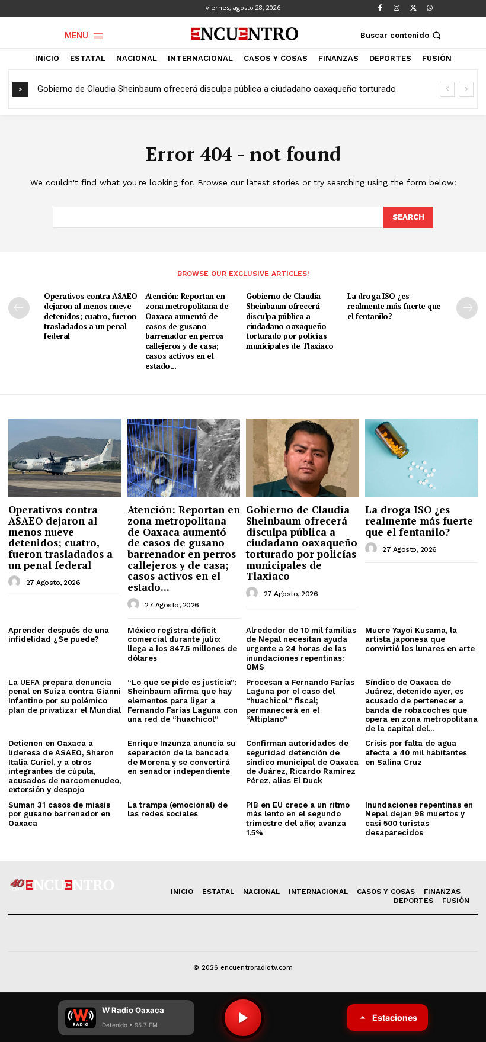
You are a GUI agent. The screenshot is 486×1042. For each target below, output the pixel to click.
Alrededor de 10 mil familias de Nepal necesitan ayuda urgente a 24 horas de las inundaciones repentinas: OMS (301, 648)
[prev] (447, 89)
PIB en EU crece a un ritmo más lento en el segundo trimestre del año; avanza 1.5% (298, 818)
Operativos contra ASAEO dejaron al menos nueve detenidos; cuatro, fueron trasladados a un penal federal (91, 316)
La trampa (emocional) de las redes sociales (177, 809)
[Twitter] (413, 8)
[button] (401, 35)
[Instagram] (396, 8)
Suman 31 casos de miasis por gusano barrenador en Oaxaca (59, 814)
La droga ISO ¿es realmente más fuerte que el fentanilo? (394, 306)
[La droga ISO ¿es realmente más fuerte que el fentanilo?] (421, 458)
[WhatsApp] (429, 8)
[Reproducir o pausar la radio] (243, 1017)
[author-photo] (16, 581)
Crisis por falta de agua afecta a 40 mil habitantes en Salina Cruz (416, 752)
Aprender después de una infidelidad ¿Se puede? (58, 635)
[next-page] (467, 308)
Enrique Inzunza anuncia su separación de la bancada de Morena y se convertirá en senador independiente (181, 757)
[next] (466, 89)
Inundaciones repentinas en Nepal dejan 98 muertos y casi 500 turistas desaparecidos (419, 818)
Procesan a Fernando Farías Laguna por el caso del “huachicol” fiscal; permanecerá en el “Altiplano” (300, 700)
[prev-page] (19, 308)
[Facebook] (380, 8)
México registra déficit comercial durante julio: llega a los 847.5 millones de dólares (182, 644)
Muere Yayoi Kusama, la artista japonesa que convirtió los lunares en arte (420, 639)
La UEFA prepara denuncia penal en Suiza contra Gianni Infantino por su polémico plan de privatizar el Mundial (64, 696)
